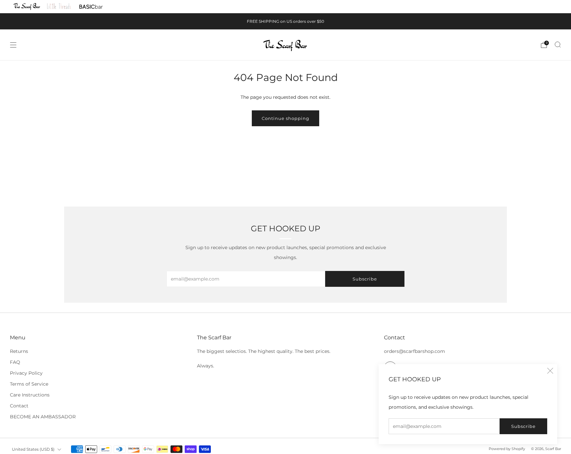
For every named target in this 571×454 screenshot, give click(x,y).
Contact (19, 405)
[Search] (557, 44)
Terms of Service (29, 384)
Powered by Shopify (507, 448)
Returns (19, 351)
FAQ (15, 362)
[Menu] (13, 45)
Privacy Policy (26, 373)
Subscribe (523, 426)
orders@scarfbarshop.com (414, 351)
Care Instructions (30, 394)
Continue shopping (285, 118)
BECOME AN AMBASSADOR (43, 416)
